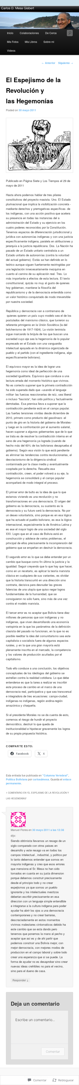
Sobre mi (48, 42)
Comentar (53, 1051)
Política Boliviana (16, 779)
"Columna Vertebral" (55, 775)
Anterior (48, 63)
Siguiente (65, 63)
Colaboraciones (29, 33)
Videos (11, 50)
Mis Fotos (12, 42)
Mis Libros (31, 42)
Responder (21, 980)
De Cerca (51, 33)
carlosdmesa (41, 779)
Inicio (10, 33)
